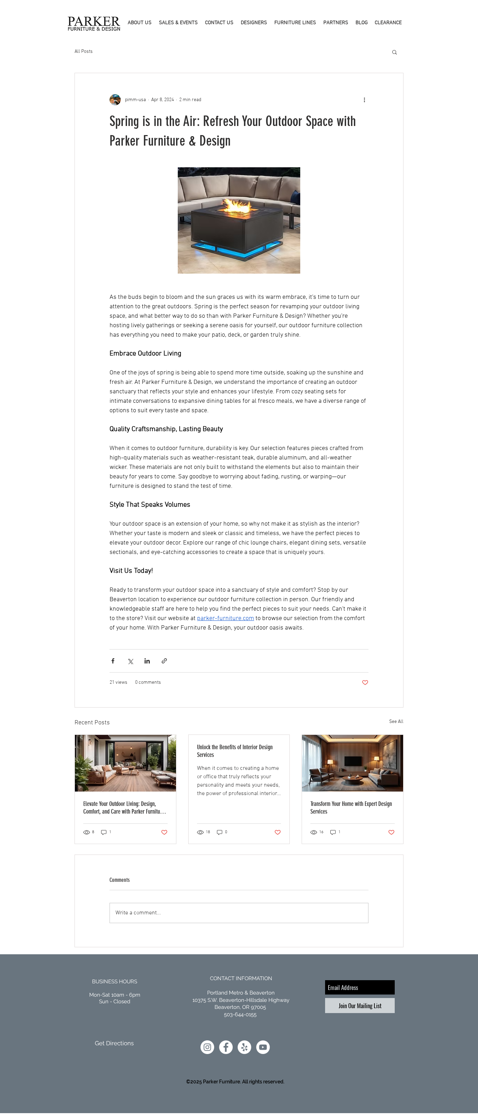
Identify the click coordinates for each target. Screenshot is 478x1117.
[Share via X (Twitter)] (130, 661)
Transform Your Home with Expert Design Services (351, 807)
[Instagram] (207, 1047)
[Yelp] (244, 1047)
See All (396, 722)
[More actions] (364, 100)
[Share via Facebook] (113, 661)
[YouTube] (263, 1047)
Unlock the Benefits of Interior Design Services (235, 751)
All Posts (84, 52)
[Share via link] (164, 661)
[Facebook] (226, 1047)
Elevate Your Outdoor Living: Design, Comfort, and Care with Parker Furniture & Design (123, 807)
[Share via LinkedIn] (147, 661)
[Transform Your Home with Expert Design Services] (352, 763)
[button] (139, 23)
